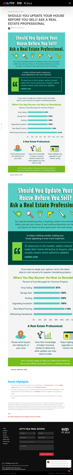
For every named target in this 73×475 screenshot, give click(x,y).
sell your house (49, 385)
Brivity (8, 473)
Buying (5, 433)
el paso (32, 416)
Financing (5, 437)
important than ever (41, 387)
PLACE (16, 463)
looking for (38, 391)
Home (4, 428)
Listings (5, 430)
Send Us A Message (46, 454)
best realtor (11, 416)
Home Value (6, 439)
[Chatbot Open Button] (69, 471)
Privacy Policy (51, 473)
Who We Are (6, 441)
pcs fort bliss (37, 416)
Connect (5, 443)
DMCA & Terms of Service (61, 473)
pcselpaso (27, 416)
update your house (19, 416)
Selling (5, 435)
